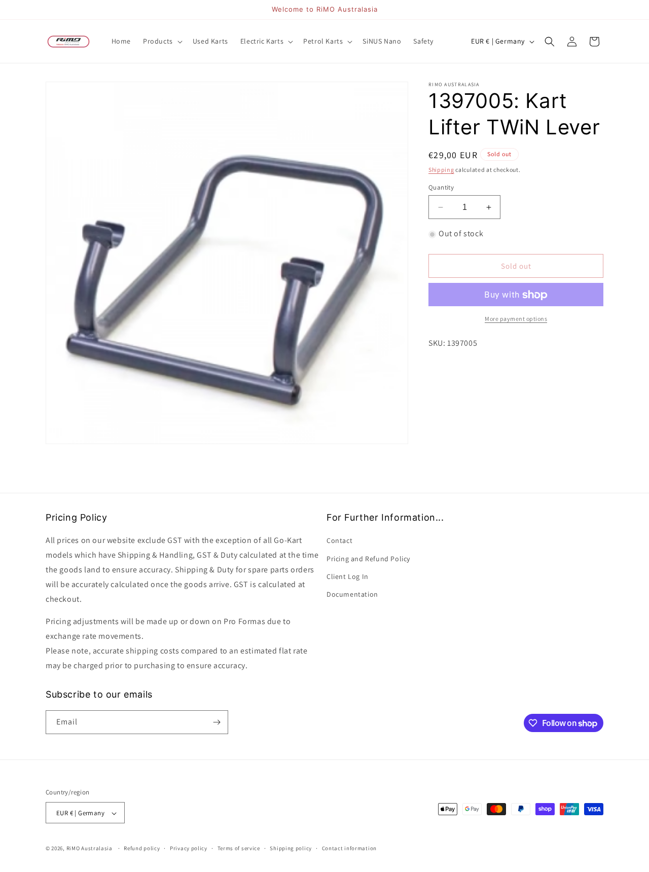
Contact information (349, 848)
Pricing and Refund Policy (368, 558)
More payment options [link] (516, 319)
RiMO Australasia (89, 848)
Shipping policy (291, 848)
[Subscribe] (216, 722)
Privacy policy (188, 848)
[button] (162, 41)
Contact (339, 541)
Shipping (441, 169)
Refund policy (142, 848)
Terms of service (239, 848)
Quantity (441, 187)
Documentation (352, 594)
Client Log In (348, 576)
